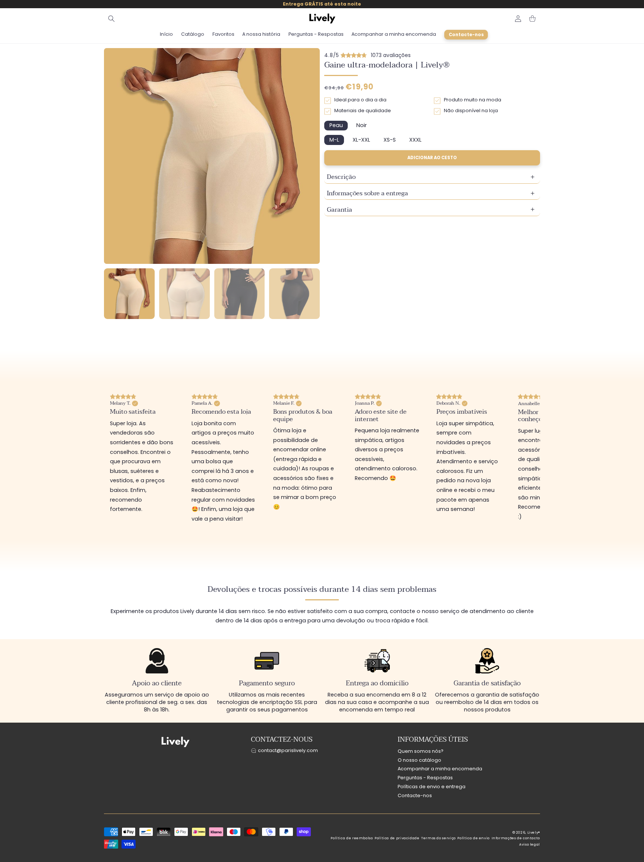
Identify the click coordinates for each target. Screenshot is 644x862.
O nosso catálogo (419, 760)
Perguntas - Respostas (425, 778)
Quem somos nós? (420, 751)
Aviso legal (529, 844)
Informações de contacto (516, 838)
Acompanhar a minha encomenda (440, 769)
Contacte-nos (415, 795)
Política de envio (473, 838)
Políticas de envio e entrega (431, 786)
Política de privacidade (397, 838)
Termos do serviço (438, 838)
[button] (111, 18)
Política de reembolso (352, 838)
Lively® (533, 832)
